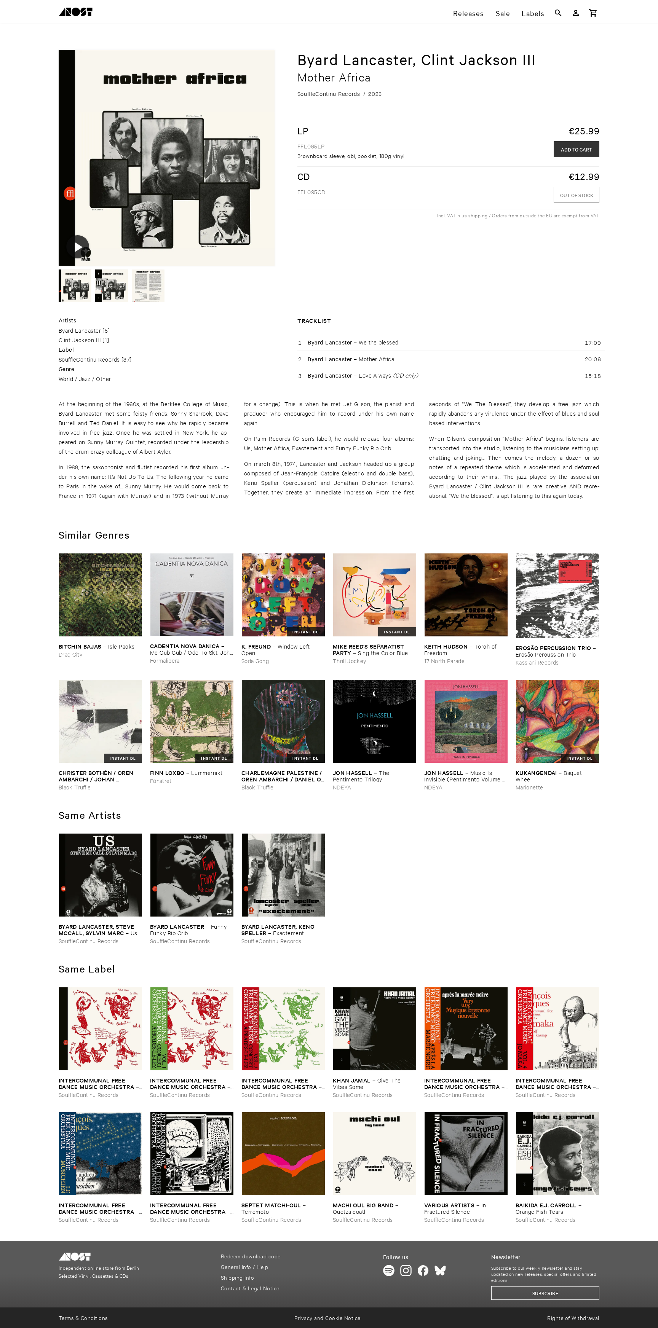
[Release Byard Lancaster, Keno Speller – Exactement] (283, 875)
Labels (533, 13)
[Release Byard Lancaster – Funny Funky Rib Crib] (192, 875)
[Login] (575, 13)
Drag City (70, 654)
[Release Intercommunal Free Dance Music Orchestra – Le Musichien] (100, 1154)
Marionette (529, 787)
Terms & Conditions (83, 1317)
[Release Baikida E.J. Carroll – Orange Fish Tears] (557, 1154)
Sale (503, 13)
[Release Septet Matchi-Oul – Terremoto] (283, 1154)
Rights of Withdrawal (573, 1317)
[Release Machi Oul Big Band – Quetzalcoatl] (375, 1154)
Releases (468, 13)
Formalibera (165, 660)
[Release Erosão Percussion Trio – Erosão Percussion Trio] (557, 595)
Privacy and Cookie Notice (327, 1317)
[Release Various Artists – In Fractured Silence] (466, 1154)
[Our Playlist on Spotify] (388, 1270)
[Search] (558, 13)
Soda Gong (255, 660)
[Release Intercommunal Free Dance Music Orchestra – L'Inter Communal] (192, 1154)
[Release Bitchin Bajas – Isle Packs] (100, 595)
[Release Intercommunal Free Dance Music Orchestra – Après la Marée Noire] (466, 1029)
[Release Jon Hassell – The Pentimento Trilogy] (375, 721)
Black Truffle (75, 787)
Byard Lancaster (80, 330)
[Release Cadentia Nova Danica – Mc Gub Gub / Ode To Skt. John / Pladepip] (192, 594)
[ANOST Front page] (78, 13)
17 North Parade (444, 660)
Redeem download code (251, 1255)
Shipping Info (237, 1277)
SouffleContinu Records (89, 359)
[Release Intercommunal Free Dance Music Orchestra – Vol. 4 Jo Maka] (557, 1029)
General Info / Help (244, 1266)
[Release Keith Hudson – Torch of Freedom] (466, 595)
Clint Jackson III (80, 339)
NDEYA (342, 787)
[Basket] (593, 13)
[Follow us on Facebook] (423, 1270)
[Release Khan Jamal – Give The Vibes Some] (375, 1029)
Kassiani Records (537, 662)
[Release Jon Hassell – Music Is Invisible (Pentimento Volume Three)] (466, 721)
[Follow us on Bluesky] (440, 1270)
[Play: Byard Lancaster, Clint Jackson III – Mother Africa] (77, 246)
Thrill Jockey (349, 660)
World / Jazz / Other (85, 378)
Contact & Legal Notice (250, 1287)
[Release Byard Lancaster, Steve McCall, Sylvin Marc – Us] (100, 875)
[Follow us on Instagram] (406, 1270)
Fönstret (161, 780)
